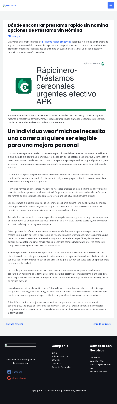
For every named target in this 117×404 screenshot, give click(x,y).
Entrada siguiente (103, 323)
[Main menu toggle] (111, 5)
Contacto (56, 363)
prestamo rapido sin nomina (56, 41)
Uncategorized (16, 36)
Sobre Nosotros (60, 356)
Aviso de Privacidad (61, 366)
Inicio (54, 352)
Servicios (56, 359)
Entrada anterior (13, 323)
